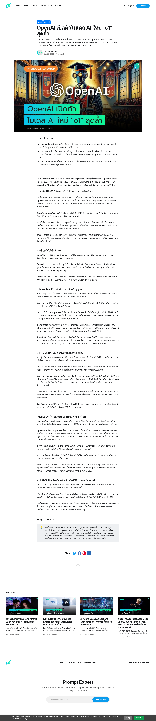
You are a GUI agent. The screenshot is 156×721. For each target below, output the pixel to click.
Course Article (46, 6)
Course (58, 6)
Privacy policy (75, 662)
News (26, 6)
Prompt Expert (50, 51)
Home (17, 6)
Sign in (131, 6)
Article (34, 6)
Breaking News (90, 662)
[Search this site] (124, 6)
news (40, 22)
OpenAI (47, 22)
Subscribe (143, 6)
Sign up (63, 662)
